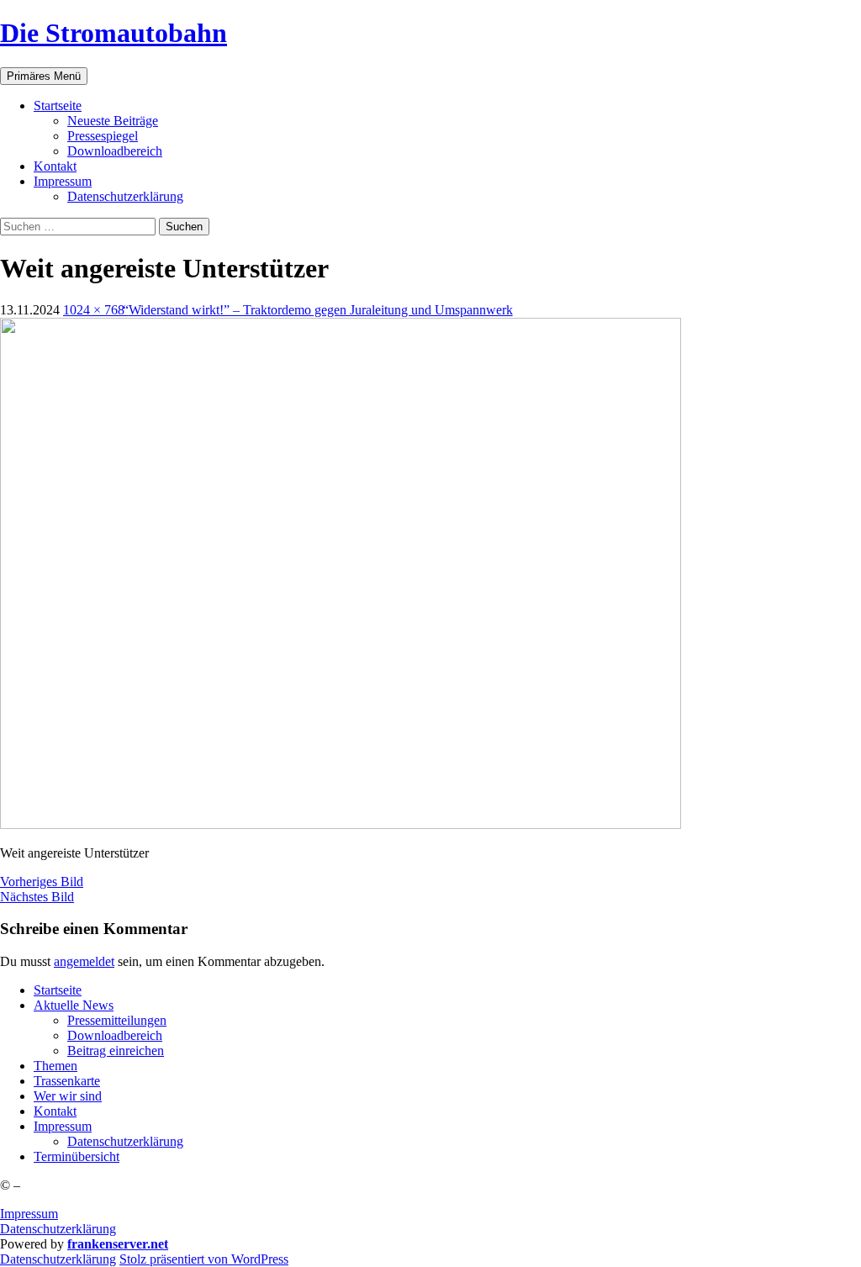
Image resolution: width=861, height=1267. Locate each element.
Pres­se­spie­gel (102, 136)
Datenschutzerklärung (58, 1229)
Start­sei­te (58, 105)
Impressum (29, 1213)
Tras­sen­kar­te (67, 1081)
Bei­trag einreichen (115, 1050)
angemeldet (84, 961)
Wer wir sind (68, 1096)
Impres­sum (63, 181)
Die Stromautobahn (113, 33)
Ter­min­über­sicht (76, 1156)
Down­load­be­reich (114, 151)
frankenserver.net (117, 1244)
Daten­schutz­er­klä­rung (125, 196)
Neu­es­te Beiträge (112, 121)
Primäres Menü (44, 76)
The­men (55, 1065)
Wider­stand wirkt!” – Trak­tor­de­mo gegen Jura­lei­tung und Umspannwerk (320, 310)
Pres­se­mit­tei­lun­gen (116, 1020)
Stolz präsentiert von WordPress (203, 1259)
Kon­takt (55, 166)
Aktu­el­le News (74, 1005)
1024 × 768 (93, 310)
